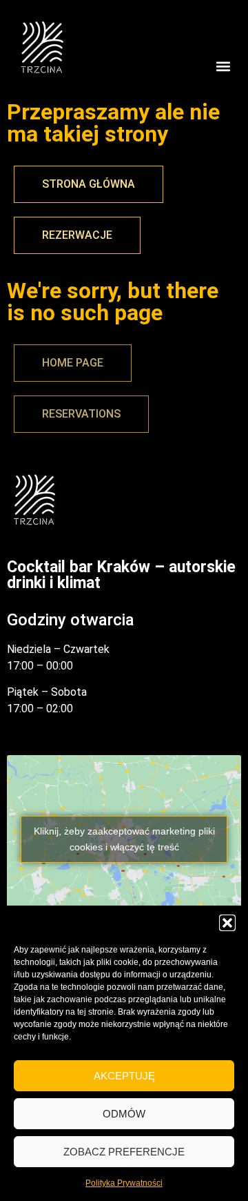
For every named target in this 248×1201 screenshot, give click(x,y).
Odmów (124, 1114)
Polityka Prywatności (124, 1183)
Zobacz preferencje (124, 1152)
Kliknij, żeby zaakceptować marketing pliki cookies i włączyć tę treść (124, 839)
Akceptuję (124, 1076)
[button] (227, 923)
